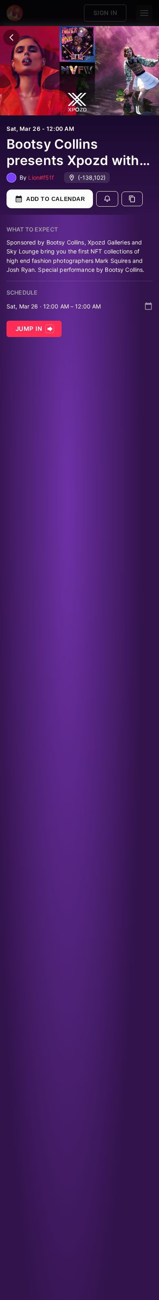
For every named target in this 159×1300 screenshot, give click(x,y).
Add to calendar (55, 199)
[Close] (11, 37)
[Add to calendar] (148, 306)
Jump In (28, 329)
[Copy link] (132, 199)
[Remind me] (107, 199)
